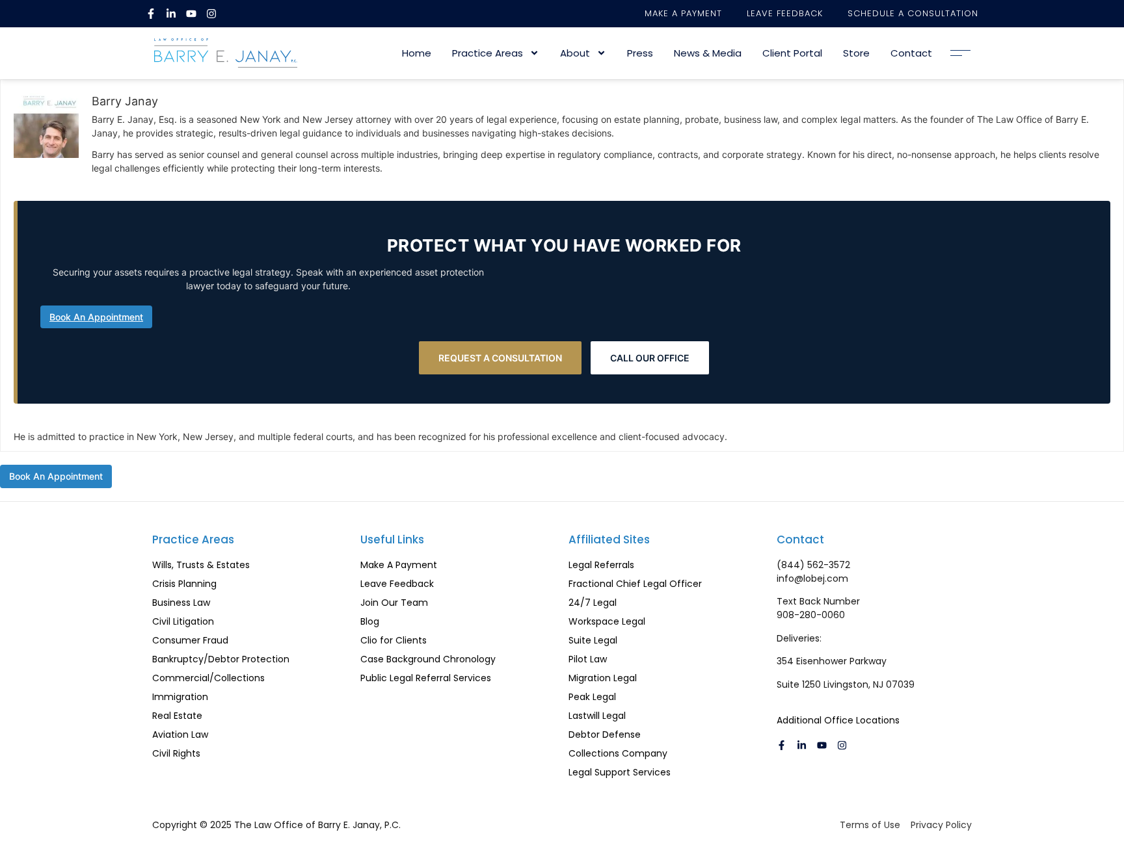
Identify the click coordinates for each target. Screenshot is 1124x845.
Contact (911, 53)
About (575, 53)
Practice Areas (487, 53)
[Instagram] (211, 13)
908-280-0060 (811, 614)
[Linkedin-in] (171, 13)
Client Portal (792, 53)
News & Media (708, 53)
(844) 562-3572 (813, 564)
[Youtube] (191, 13)
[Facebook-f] (151, 13)
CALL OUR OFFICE (649, 357)
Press (640, 53)
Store (856, 53)
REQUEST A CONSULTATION (500, 357)
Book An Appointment (96, 316)
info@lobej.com (812, 578)
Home (416, 53)
